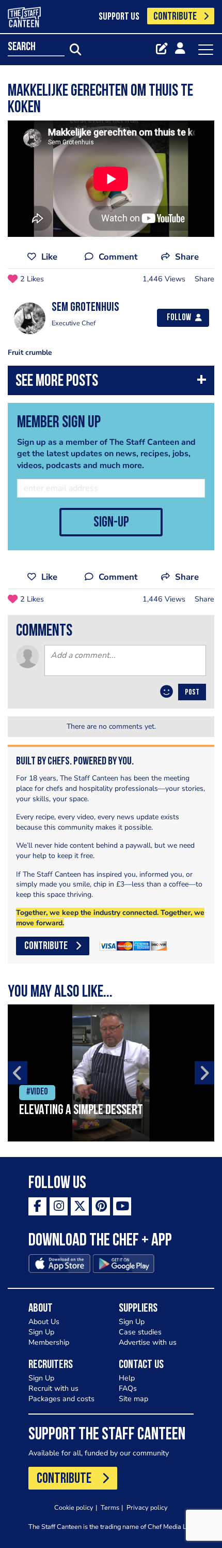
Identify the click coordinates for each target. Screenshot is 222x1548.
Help (127, 1378)
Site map (133, 1399)
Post (192, 692)
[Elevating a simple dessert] (111, 1072)
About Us (43, 1322)
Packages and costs (61, 1399)
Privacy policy (147, 1507)
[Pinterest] (101, 1206)
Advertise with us (148, 1342)
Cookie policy (73, 1507)
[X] (80, 1206)
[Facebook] (37, 1206)
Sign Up (41, 1332)
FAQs (128, 1388)
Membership (48, 1342)
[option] (111, 1072)
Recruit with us (53, 1388)
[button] (111, 383)
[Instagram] (59, 1206)
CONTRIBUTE (175, 16)
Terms (110, 1507)
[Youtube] (122, 1206)
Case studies (140, 1332)
